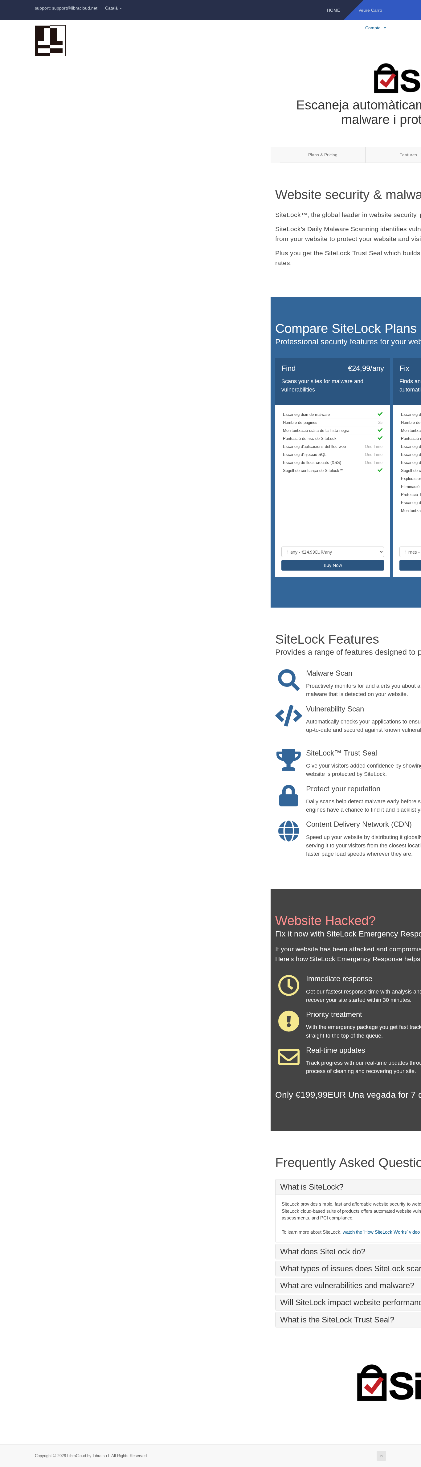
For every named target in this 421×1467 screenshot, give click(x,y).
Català (112, 8)
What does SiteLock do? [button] (322, 1251)
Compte (374, 27)
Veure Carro (370, 10)
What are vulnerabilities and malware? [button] (347, 1285)
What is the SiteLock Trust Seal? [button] (337, 1319)
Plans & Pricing (322, 154)
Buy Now (333, 565)
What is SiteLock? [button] (311, 1186)
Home (333, 10)
